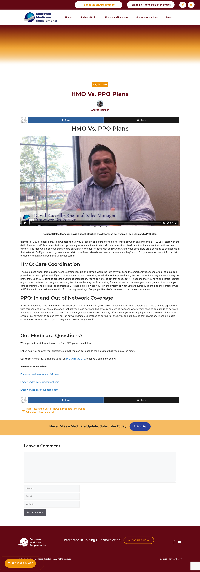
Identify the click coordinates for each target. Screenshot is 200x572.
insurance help (47, 412)
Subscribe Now (138, 540)
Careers (163, 559)
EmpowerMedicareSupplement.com (39, 382)
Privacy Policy (175, 559)
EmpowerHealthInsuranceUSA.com (39, 374)
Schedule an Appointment (99, 4)
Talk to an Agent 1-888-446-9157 (150, 4)
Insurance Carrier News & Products (52, 408)
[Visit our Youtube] (191, 5)
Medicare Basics (88, 17)
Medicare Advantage (147, 17)
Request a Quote (22, 563)
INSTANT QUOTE (75, 358)
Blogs (169, 17)
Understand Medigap (116, 17)
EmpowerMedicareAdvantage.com (39, 389)
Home (68, 17)
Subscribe (140, 426)
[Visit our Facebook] (182, 5)
